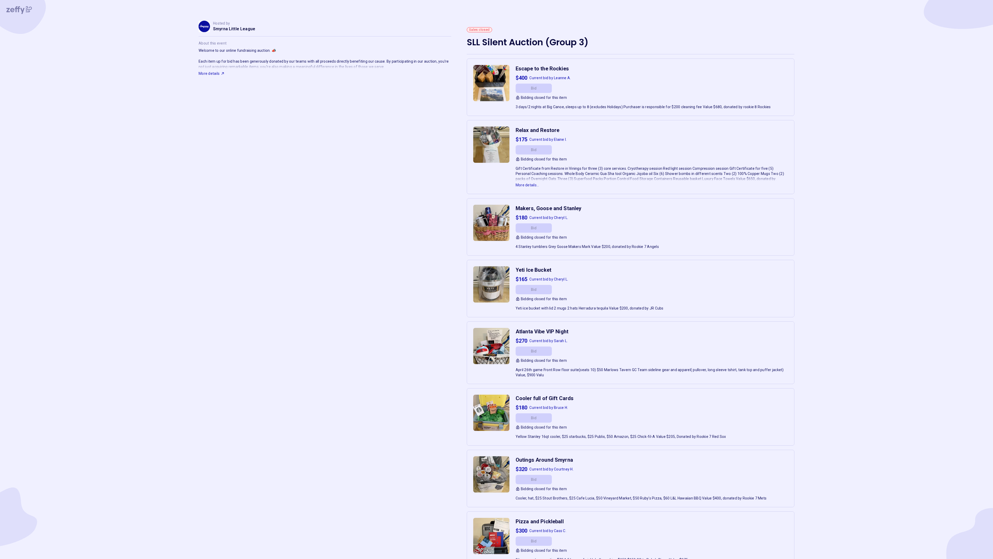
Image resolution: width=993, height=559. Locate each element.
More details (209, 73)
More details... (527, 185)
